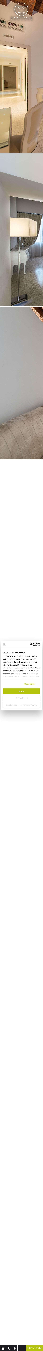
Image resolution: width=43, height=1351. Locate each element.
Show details (29, 684)
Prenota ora (34, 1347)
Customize (20, 698)
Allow (21, 691)
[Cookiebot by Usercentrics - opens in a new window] (30, 644)
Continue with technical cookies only (21, 705)
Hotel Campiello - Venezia (21, 11)
